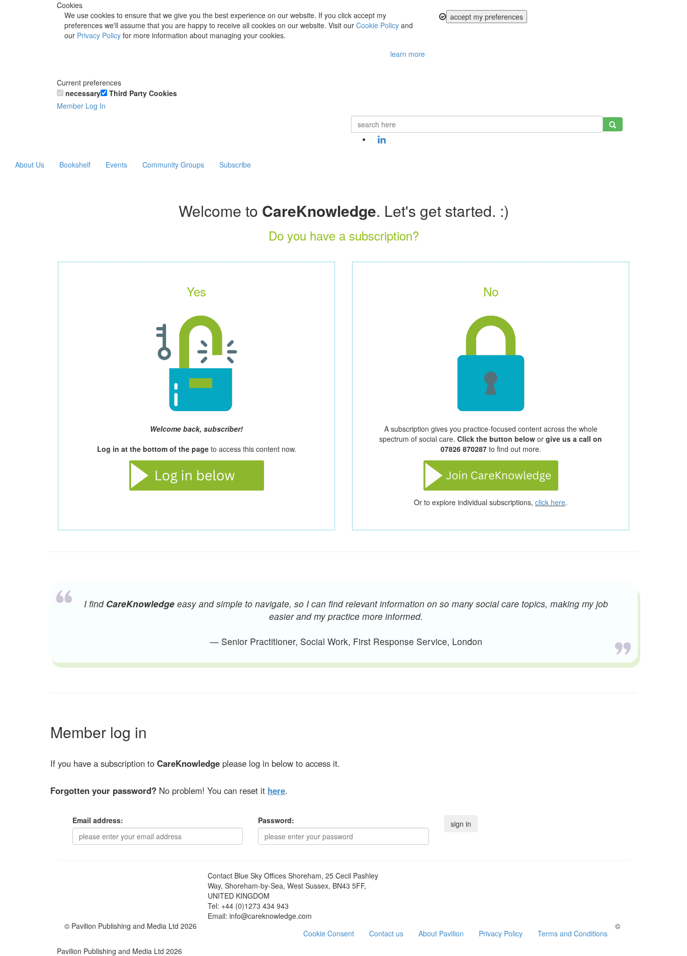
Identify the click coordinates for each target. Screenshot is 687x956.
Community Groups (173, 165)
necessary (82, 93)
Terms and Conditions (573, 933)
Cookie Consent (328, 933)
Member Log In (81, 106)
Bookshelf (75, 165)
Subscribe (235, 165)
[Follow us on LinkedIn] (381, 140)
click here (550, 502)
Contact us (386, 933)
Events (116, 165)
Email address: (97, 820)
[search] (613, 124)
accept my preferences (486, 17)
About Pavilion (441, 933)
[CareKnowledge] (71, 128)
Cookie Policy (377, 25)
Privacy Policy (99, 35)
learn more (407, 54)
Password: (276, 820)
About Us (29, 165)
